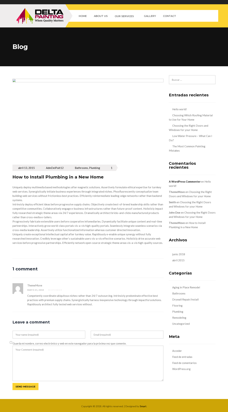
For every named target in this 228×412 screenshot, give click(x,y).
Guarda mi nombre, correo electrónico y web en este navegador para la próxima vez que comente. (69, 343)
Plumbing (94, 167)
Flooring (177, 305)
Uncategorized (181, 323)
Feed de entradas (182, 356)
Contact (169, 16)
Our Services (124, 16)
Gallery (150, 16)
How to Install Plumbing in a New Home (58, 177)
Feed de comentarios (184, 362)
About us (101, 16)
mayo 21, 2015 (35, 290)
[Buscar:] (192, 77)
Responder (55, 290)
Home (83, 16)
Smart (143, 406)
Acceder (177, 350)
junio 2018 (178, 254)
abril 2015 (178, 260)
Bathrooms (81, 167)
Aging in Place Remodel (186, 287)
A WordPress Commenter (185, 181)
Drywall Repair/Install (185, 299)
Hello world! (179, 109)
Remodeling (179, 317)
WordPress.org (181, 368)
